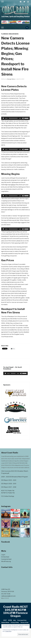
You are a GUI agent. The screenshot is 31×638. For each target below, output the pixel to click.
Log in (3, 554)
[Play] (3, 118)
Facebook (5, 542)
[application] (15, 118)
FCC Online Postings (7, 496)
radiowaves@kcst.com (8, 596)
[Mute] (23, 118)
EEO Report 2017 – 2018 (8, 487)
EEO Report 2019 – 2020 (8, 480)
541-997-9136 (5, 594)
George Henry (11, 79)
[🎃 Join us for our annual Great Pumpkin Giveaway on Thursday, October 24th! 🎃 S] (5, 513)
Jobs (14, 620)
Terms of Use (24, 622)
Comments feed (6, 559)
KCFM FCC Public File (8, 493)
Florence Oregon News (10, 34)
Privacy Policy (15, 622)
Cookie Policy (8, 631)
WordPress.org (6, 561)
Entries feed (5, 557)
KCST (5, 620)
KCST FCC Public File (7, 490)
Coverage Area (21, 620)
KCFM (10, 620)
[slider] (26, 118)
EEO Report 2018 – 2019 (8, 483)
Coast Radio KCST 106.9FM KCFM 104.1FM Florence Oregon (15, 611)
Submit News (5, 622)
